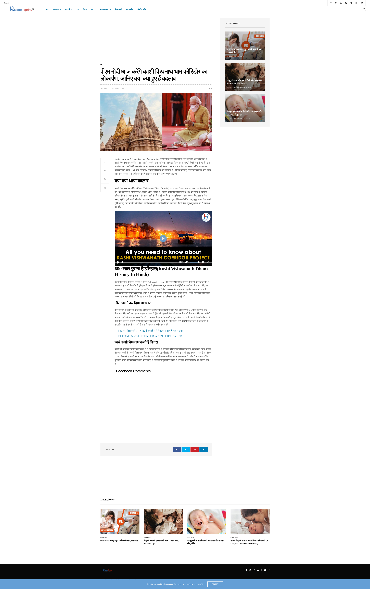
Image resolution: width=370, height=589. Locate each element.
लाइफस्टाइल (104, 9)
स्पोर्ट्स (67, 9)
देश (78, 9)
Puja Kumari (105, 88)
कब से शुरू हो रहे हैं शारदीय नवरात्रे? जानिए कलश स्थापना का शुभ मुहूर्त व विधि (150, 336)
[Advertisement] (156, 40)
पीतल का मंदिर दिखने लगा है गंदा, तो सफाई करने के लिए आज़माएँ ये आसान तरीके (151, 331)
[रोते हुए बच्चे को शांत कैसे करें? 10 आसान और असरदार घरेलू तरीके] (245, 108)
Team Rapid (231, 87)
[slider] (149, 262)
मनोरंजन (56, 9)
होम (47, 9)
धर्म (92, 9)
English (6, 3)
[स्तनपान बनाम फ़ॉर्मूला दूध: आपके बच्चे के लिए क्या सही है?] (245, 45)
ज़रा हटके (129, 9)
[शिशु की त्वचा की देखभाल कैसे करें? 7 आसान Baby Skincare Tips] (245, 77)
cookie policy (199, 584)
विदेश (85, 9)
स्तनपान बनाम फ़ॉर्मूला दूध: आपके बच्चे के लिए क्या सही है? (119, 541)
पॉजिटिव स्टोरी (141, 9)
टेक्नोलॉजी (118, 9)
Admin (229, 56)
